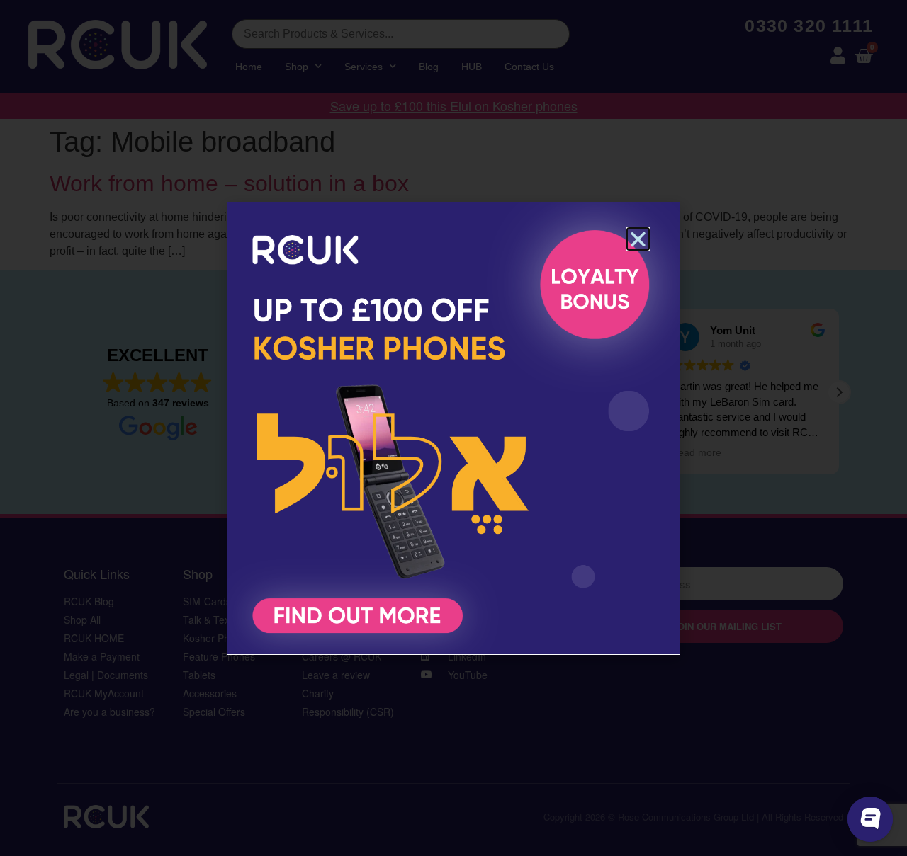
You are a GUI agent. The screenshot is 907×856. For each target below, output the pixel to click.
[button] (638, 239)
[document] (453, 428)
